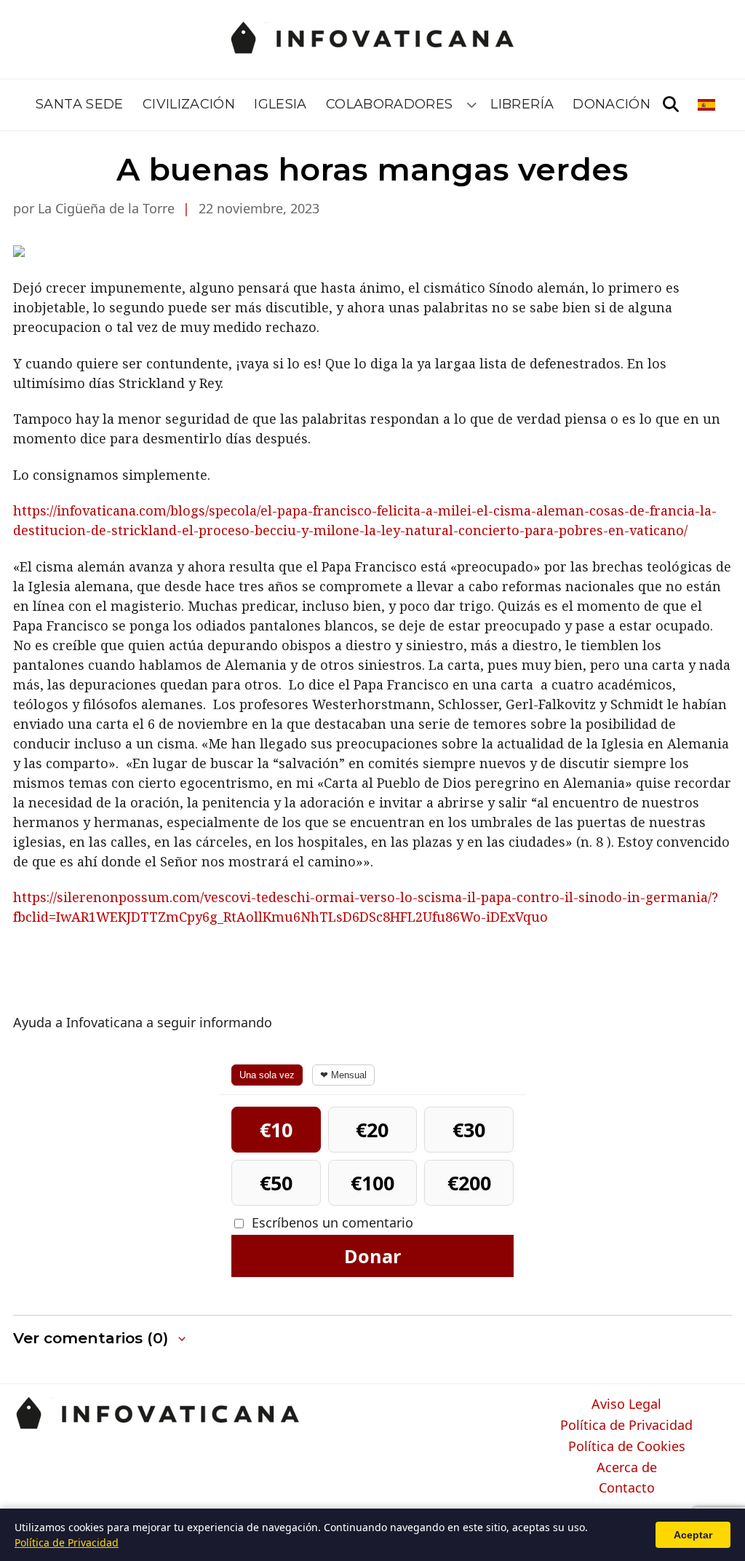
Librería (522, 104)
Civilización (189, 104)
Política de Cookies (626, 1446)
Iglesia (280, 104)
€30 (469, 1129)
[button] (100, 1338)
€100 (372, 1182)
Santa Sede (80, 104)
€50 (276, 1182)
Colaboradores (389, 104)
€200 (469, 1182)
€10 (276, 1129)
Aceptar (693, 1535)
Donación (611, 104)
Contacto (627, 1488)
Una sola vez (267, 1075)
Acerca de (627, 1468)
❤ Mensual (343, 1075)
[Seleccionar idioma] (707, 105)
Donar (372, 1256)
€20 (372, 1129)
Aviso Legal (626, 1404)
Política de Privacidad (626, 1425)
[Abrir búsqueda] (670, 105)
